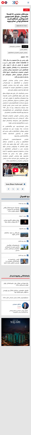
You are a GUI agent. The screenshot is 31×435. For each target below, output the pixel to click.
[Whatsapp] (18, 189)
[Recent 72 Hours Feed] (5, 2)
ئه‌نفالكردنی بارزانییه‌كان (15, 46)
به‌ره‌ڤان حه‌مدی (23, 50)
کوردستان (25, 46)
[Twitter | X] (13, 189)
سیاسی (26, 10)
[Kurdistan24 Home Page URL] (15, 2)
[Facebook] (9, 189)
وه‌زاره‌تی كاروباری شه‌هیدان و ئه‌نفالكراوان (17, 53)
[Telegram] (22, 189)
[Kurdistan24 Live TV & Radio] (2, 2)
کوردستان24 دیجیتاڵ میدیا (14, 184)
